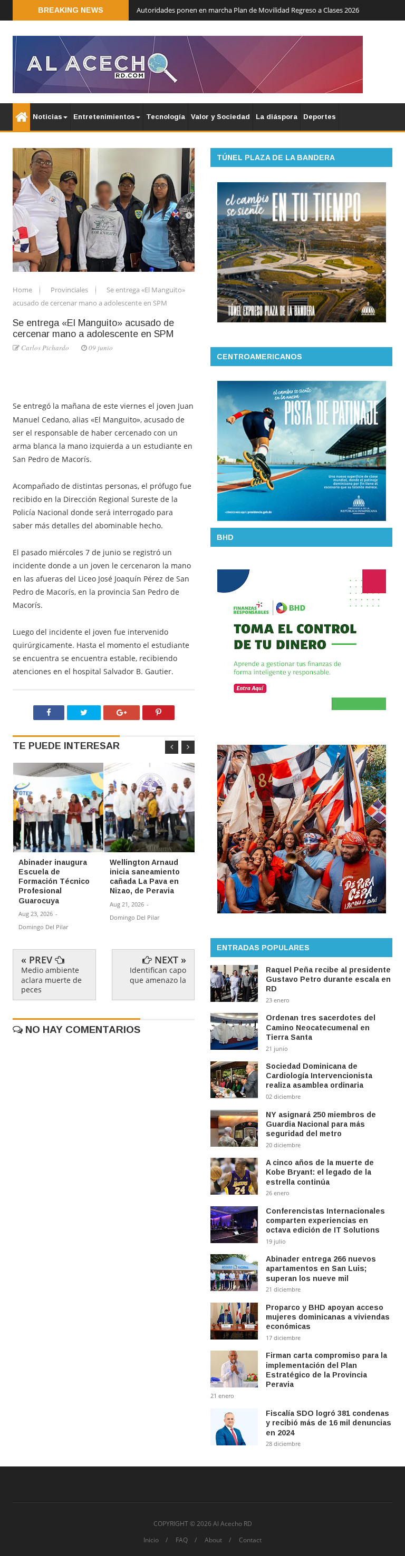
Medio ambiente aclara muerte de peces (51, 979)
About (213, 1540)
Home (23, 289)
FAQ (182, 1540)
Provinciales (70, 289)
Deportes (319, 117)
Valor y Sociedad (220, 117)
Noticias (47, 117)
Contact (250, 1540)
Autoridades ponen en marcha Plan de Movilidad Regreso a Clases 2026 (248, 10)
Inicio (151, 1540)
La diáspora (276, 117)
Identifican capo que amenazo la (158, 974)
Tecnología (165, 117)
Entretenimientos (104, 117)
